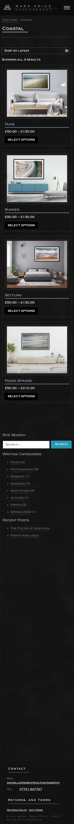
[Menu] (67, 7)
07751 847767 (31, 789)
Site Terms (36, 810)
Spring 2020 (20, 512)
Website (17, 476)
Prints (16, 505)
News (15, 462)
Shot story (19, 490)
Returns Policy (17, 810)
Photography (22, 469)
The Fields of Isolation (30, 528)
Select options (21, 139)
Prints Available (24, 535)
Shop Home (10, 20)
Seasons (17, 483)
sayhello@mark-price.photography (33, 782)
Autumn (17, 498)
